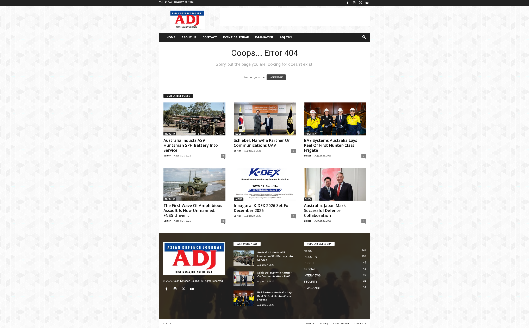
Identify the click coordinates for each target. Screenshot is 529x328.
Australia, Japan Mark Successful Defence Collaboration (325, 210)
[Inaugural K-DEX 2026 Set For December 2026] (265, 184)
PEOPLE (309, 263)
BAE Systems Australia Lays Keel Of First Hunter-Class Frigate (330, 145)
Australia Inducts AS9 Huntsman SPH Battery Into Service (190, 145)
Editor (167, 155)
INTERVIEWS (312, 275)
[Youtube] (367, 3)
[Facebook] (347, 3)
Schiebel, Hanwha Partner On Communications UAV (262, 143)
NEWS (308, 199)
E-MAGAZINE (264, 37)
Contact (210, 37)
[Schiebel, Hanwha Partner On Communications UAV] (265, 118)
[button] (363, 37)
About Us (188, 37)
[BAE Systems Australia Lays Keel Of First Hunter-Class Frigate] (335, 118)
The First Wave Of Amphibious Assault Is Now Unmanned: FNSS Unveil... (192, 210)
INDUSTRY (169, 133)
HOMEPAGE (276, 77)
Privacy (324, 323)
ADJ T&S (286, 37)
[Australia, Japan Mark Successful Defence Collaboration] (335, 184)
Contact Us (360, 323)
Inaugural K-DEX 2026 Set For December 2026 (262, 208)
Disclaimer (310, 323)
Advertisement (341, 323)
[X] (360, 3)
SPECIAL (309, 269)
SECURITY (310, 281)
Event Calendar (236, 37)
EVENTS (238, 199)
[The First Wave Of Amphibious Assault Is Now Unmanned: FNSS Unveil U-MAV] (194, 184)
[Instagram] (354, 3)
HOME (171, 37)
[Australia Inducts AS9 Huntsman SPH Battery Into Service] (194, 118)
